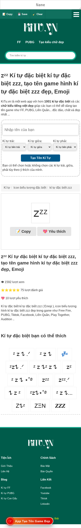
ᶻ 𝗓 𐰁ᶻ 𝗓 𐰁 (45, 367)
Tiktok (43, 498)
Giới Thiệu (6, 466)
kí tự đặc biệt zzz (61, 187)
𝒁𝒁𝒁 (60, 406)
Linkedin (45, 503)
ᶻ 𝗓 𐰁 (46, 354)
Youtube (44, 493)
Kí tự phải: (60, 141)
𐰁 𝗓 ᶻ (15, 393)
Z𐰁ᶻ (20, 406)
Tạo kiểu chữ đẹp (51, 42)
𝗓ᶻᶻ (45, 380)
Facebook (45, 487)
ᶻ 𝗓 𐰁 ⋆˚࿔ (22, 380)
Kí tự (7, 187)
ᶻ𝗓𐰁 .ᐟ (17, 367)
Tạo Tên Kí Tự (40, 158)
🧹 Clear (38, 14)
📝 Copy (7, 14)
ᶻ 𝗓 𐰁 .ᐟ (21, 354)
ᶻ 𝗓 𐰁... (64, 393)
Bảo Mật (45, 466)
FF (19, 42)
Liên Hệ (5, 471)
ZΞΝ (40, 406)
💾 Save (22, 14)
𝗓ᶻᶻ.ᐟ (64, 380)
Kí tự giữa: (35, 141)
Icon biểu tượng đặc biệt (30, 187)
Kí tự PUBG (7, 493)
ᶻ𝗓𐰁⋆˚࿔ (38, 393)
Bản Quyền (46, 471)
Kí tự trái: (8, 141)
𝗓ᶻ (69, 367)
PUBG (29, 42)
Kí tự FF (5, 487)
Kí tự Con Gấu (9, 498)
